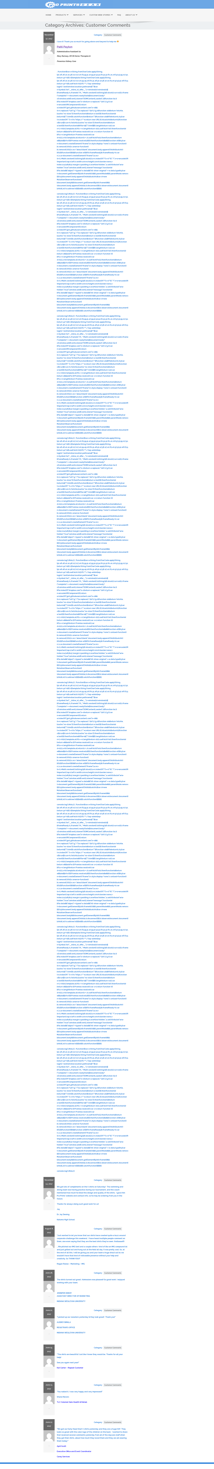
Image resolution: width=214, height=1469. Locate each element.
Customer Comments (112, 35)
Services (77, 15)
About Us (130, 15)
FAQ (119, 15)
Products (61, 15)
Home (48, 15)
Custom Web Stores (100, 15)
